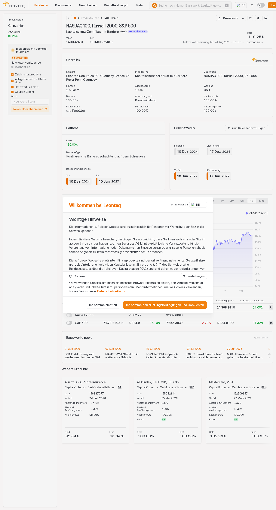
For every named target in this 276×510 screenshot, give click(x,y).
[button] (194, 276)
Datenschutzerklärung (111, 291)
